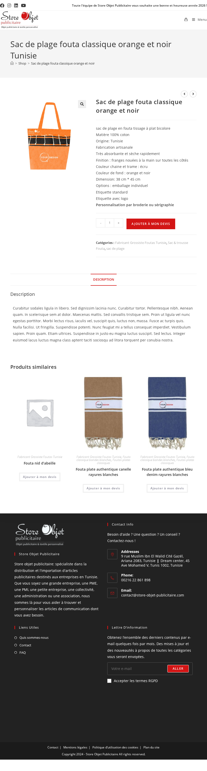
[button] (82, 104)
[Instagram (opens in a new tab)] (9, 5)
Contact (25, 645)
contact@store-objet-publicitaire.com (152, 595)
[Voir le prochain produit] (193, 94)
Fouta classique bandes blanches (103, 458)
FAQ (22, 652)
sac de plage (115, 248)
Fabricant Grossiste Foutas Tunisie (140, 242)
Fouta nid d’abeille (40, 463)
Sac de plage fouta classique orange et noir (63, 63)
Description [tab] (103, 279)
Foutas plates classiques (114, 461)
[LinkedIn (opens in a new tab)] (16, 5)
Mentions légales (75, 747)
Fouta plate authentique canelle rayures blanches (103, 472)
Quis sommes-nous (33, 637)
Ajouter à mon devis (151, 224)
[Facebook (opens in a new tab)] (3, 5)
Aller (178, 668)
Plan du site (151, 747)
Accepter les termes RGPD (136, 680)
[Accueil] (12, 63)
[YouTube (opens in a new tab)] (23, 5)
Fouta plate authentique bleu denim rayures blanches (167, 472)
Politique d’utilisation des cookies (115, 747)
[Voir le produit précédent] (184, 94)
